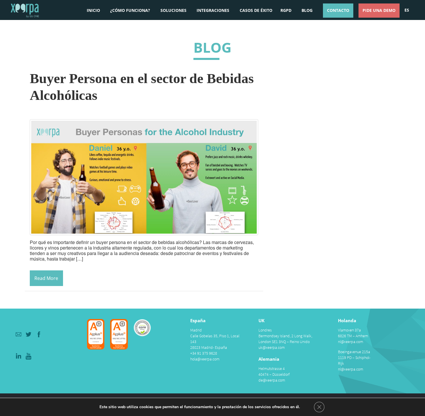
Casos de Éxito (256, 10)
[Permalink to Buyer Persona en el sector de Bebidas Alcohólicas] (144, 176)
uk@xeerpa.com (271, 347)
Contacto (338, 10)
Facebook (39, 334)
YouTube (29, 356)
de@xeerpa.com (271, 380)
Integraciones (213, 10)
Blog (307, 10)
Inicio (93, 10)
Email (18, 334)
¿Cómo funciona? (130, 10)
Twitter (29, 334)
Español (406, 9)
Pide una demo (379, 10)
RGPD (285, 10)
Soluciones (173, 10)
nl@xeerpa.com (350, 341)
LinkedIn (18, 356)
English (406, 31)
